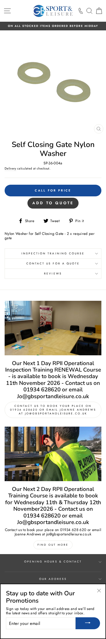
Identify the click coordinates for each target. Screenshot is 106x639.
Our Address (53, 579)
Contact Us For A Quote (53, 263)
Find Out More (53, 545)
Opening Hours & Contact (53, 562)
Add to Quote (53, 203)
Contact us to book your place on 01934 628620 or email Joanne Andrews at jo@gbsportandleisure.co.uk (53, 410)
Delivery (10, 169)
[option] (53, 26)
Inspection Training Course (53, 253)
